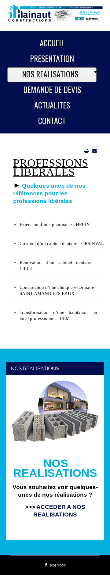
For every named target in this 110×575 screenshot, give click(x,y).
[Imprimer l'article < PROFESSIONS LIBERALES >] (86, 151)
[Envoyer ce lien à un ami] (94, 151)
